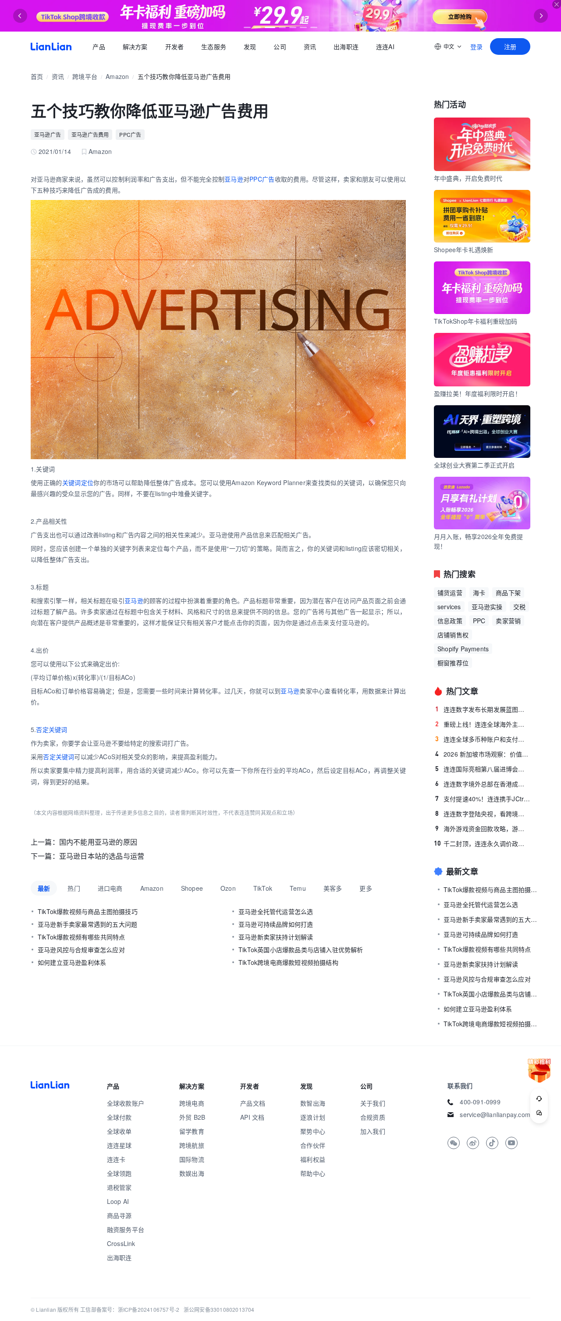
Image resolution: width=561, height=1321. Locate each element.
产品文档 (252, 1103)
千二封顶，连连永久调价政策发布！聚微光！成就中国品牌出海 (482, 843)
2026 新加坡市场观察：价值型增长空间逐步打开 (482, 754)
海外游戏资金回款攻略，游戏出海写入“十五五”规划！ (482, 828)
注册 (510, 46)
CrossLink (121, 1243)
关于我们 (372, 1103)
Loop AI (118, 1201)
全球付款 (119, 1117)
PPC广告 (130, 134)
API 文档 (252, 1117)
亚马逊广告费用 (90, 134)
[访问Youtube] (511, 1143)
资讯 (310, 46)
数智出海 (312, 1103)
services (449, 606)
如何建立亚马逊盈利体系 (72, 962)
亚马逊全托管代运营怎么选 (275, 911)
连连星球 (119, 1145)
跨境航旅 (191, 1145)
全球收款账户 (125, 1103)
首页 (51, 46)
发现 (250, 46)
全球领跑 (119, 1173)
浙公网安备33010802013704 (219, 1309)
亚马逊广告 (47, 134)
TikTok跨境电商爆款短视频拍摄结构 (288, 962)
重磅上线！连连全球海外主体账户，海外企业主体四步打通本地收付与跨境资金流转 (482, 724)
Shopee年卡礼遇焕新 (463, 249)
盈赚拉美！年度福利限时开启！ (477, 393)
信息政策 (449, 620)
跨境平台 (84, 76)
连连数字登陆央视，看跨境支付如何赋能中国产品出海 (482, 813)
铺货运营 (449, 592)
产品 (98, 46)
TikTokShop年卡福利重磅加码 (476, 321)
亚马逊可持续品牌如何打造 (275, 924)
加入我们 (372, 1131)
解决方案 (134, 46)
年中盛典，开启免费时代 (468, 178)
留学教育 (191, 1131)
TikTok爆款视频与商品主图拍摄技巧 (88, 911)
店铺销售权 (453, 634)
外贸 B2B (192, 1117)
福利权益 (312, 1159)
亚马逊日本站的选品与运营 (101, 856)
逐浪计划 (312, 1117)
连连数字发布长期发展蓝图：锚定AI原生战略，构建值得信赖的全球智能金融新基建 (482, 709)
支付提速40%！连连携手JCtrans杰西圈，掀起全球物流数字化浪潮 (482, 798)
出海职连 (346, 46)
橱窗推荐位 (453, 662)
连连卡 (116, 1159)
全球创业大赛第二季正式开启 (474, 465)
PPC (479, 620)
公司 (279, 46)
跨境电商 (191, 1103)
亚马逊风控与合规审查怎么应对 (81, 949)
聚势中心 (312, 1131)
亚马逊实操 (487, 606)
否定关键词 (51, 729)
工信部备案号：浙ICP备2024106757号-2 (129, 1309)
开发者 (174, 46)
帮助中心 (312, 1173)
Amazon (117, 76)
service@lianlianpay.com (495, 1114)
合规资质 (372, 1117)
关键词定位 (78, 482)
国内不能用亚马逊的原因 (98, 842)
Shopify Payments (463, 648)
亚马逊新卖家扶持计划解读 (275, 936)
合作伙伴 (312, 1145)
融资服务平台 (125, 1229)
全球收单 (119, 1131)
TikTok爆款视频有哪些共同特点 (81, 936)
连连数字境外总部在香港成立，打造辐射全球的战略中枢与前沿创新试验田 (482, 783)
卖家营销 (508, 620)
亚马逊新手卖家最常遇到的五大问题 (87, 924)
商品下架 (508, 592)
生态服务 (213, 46)
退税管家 (119, 1187)
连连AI (385, 46)
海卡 (479, 592)
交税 (519, 606)
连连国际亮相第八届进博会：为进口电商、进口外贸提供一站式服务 (482, 768)
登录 (476, 46)
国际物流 (191, 1159)
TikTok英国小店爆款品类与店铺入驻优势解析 (300, 949)
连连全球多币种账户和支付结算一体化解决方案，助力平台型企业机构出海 (482, 739)
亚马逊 (233, 179)
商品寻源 (119, 1215)
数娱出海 (191, 1173)
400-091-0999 (480, 1101)
